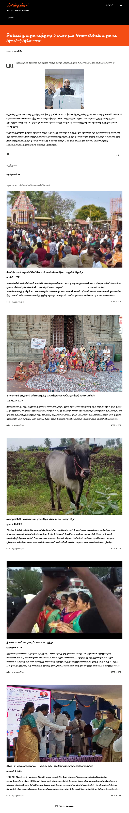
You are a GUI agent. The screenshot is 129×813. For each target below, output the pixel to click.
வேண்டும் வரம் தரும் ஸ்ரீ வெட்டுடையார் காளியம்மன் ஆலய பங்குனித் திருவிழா (45, 272)
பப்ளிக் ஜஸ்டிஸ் (18, 5)
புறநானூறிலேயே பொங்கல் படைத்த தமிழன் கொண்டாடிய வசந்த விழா (41, 518)
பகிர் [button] (117, 155)
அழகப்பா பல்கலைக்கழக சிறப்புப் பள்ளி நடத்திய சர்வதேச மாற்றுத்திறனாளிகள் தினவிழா (50, 765)
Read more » (116, 302)
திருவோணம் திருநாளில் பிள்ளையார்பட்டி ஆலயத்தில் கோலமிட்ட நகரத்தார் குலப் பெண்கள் (51, 395)
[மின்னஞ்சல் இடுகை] (8, 155)
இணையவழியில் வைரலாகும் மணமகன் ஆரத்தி (30, 642)
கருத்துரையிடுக (13, 174)
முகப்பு (10, 17)
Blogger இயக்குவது (66, 806)
